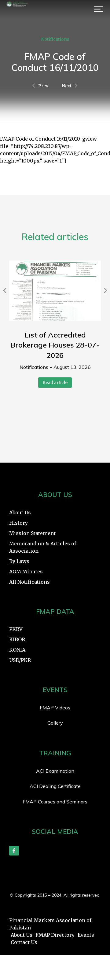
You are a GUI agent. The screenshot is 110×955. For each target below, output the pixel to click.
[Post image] (55, 290)
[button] (98, 9)
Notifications (55, 39)
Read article (55, 382)
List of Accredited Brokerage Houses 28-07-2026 (55, 345)
